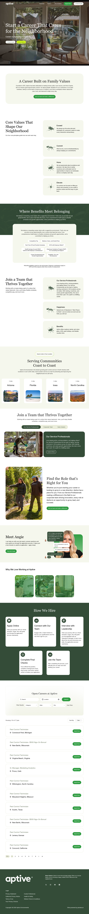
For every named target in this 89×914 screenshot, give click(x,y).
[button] (31, 705)
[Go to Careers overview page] (10, 3)
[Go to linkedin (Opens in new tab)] (59, 885)
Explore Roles (51, 452)
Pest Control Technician (19, 729)
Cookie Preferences (29, 894)
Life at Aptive (57, 3)
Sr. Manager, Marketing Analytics (22, 768)
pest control (68, 875)
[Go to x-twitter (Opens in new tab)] (46, 885)
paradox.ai (80, 907)
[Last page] (42, 856)
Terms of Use (9, 899)
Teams (49, 3)
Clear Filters (70, 705)
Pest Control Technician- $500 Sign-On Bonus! (28, 742)
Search (66, 699)
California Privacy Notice (13, 896)
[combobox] (29, 699)
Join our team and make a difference (44, 96)
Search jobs (79, 3)
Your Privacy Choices (12, 901)
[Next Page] (39, 856)
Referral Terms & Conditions (32, 899)
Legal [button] (7, 890)
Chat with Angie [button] (11, 551)
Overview (41, 3)
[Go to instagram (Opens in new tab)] (50, 885)
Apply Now (68, 3)
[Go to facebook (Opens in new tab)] (55, 885)
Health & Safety (28, 896)
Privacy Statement (11, 894)
